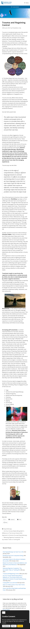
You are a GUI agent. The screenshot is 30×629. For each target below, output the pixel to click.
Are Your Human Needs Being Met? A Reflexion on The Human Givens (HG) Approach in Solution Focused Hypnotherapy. (14, 533)
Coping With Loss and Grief (10, 582)
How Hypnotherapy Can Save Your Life (13, 552)
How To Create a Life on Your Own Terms (14, 584)
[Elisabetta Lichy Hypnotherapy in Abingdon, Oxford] (6, 3)
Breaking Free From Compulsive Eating (13, 555)
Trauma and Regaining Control (11, 573)
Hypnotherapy (8, 529)
